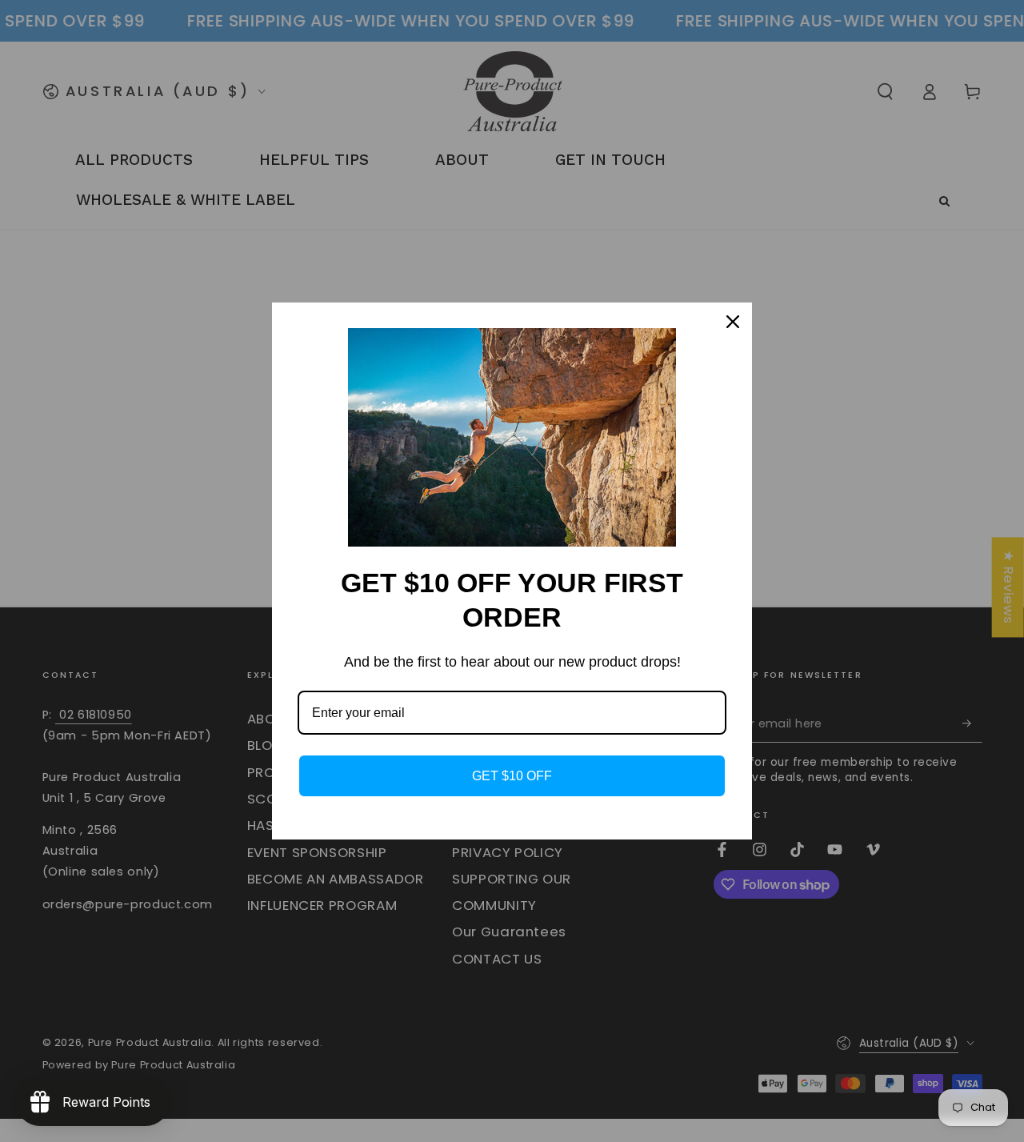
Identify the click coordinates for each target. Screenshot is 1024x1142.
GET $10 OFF (512, 776)
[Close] (733, 322)
